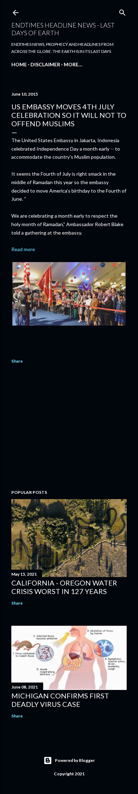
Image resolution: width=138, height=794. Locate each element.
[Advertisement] (69, 428)
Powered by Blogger (75, 760)
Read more (23, 249)
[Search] (122, 11)
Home (19, 64)
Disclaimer (45, 64)
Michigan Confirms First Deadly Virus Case (60, 699)
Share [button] (17, 361)
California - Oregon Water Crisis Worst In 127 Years (64, 586)
